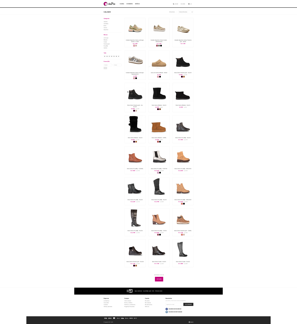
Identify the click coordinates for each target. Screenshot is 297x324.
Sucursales (106, 302)
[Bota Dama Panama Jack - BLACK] (183, 60)
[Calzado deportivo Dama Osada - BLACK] (161, 45)
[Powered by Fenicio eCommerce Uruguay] (191, 322)
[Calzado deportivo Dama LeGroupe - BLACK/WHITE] (136, 78)
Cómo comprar (127, 300)
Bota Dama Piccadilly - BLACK (182, 137)
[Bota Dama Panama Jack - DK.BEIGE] (184, 234)
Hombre (130, 4)
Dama (122, 4)
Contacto (106, 304)
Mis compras (148, 302)
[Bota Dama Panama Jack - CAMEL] (183, 218)
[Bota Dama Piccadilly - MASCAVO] (183, 156)
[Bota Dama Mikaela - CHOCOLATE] (160, 109)
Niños (137, 4)
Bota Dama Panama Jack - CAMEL (183, 230)
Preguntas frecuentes (129, 306)
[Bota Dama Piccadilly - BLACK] (183, 125)
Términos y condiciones (129, 304)
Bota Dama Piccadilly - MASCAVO (182, 168)
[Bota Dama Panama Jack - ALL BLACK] (135, 93)
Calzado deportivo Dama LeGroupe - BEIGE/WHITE (135, 73)
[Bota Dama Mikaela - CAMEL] (136, 141)
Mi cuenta (147, 300)
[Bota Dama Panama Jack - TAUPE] (184, 76)
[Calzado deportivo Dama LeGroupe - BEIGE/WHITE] (135, 60)
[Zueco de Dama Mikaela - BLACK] (160, 76)
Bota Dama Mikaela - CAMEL (159, 137)
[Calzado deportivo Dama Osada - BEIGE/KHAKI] (159, 28)
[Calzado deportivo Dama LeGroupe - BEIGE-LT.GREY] (135, 28)
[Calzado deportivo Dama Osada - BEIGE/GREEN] (159, 45)
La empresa (106, 300)
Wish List (147, 306)
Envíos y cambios (128, 302)
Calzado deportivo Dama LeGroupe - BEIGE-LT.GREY (135, 40)
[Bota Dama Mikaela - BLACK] (159, 93)
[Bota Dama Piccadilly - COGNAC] (135, 156)
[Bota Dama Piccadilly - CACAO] (159, 218)
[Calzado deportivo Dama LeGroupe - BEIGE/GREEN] (136, 45)
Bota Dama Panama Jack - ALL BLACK (135, 105)
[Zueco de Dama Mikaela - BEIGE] (159, 60)
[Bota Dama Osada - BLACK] (159, 249)
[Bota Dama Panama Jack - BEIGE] (136, 111)
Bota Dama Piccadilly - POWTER (159, 168)
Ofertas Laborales (108, 306)
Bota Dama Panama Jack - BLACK (183, 72)
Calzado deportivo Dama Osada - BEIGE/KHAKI (159, 40)
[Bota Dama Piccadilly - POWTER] (159, 156)
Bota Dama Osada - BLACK (159, 261)
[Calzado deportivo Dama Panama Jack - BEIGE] (183, 28)
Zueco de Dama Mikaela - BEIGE (159, 72)
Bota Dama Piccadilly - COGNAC (135, 168)
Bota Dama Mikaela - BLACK (159, 105)
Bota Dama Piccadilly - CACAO (159, 230)
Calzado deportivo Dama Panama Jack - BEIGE (182, 40)
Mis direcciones (148, 304)
